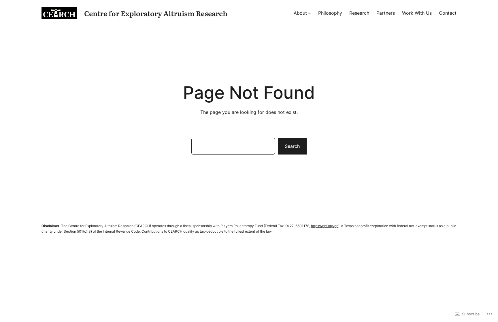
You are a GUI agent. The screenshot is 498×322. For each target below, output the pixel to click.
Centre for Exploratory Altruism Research (155, 13)
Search (292, 146)
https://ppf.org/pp (324, 226)
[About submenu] (309, 13)
